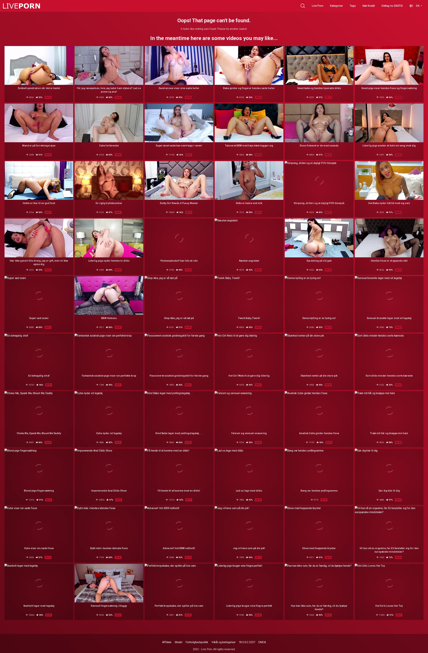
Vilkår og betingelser (223, 642)
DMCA (262, 642)
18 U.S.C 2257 (247, 642)
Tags (353, 5)
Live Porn (317, 5)
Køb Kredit (368, 5)
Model (178, 642)
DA (416, 5)
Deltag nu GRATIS (392, 5)
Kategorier (336, 5)
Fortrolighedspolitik (197, 642)
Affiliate (166, 642)
